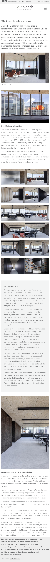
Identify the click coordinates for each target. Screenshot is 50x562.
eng (45, 1)
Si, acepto (5, 559)
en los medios (12, 1)
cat (42, 1)
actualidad (21, 1)
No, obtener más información (11, 555)
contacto (28, 1)
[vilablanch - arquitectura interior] (25, 8)
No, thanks (15, 559)
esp (39, 1)
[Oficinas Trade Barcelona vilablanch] (13, 184)
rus (48, 1)
